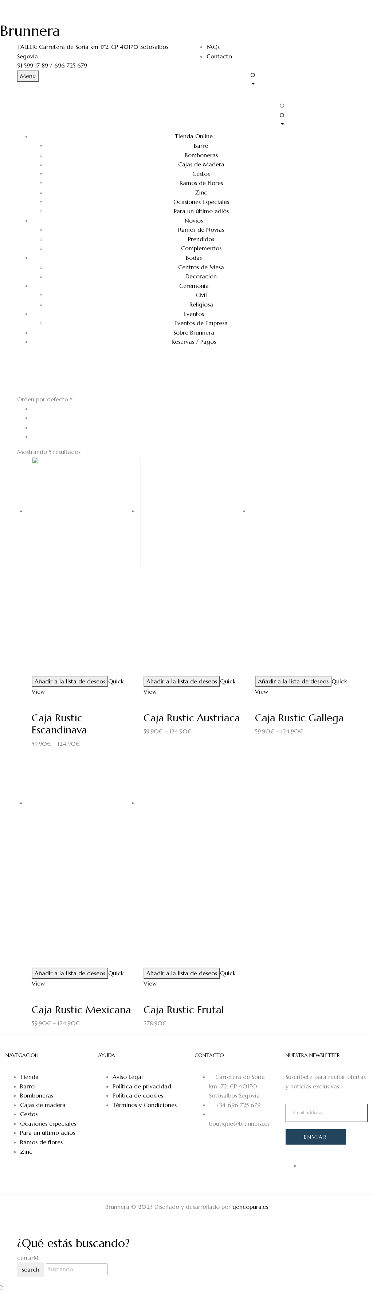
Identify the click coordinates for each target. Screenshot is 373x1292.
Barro (201, 145)
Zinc (201, 192)
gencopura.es (250, 1206)
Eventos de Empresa (201, 323)
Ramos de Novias (201, 229)
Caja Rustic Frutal (184, 1009)
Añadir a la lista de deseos (70, 681)
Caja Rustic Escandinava (59, 724)
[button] (303, 79)
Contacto (219, 56)
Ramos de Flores (201, 182)
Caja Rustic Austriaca (192, 717)
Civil (201, 294)
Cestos (201, 173)
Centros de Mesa (201, 267)
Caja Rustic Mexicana (81, 1009)
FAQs (213, 46)
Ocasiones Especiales (201, 201)
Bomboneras (201, 155)
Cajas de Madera (201, 164)
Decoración (201, 276)
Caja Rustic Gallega (299, 717)
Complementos (201, 248)
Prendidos (201, 239)
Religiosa (201, 304)
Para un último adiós (201, 211)
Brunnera (30, 31)
